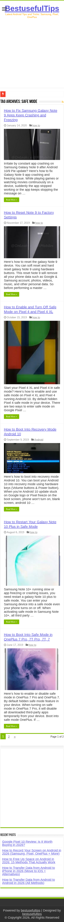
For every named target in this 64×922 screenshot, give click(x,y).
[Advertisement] (32, 56)
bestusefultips (30, 910)
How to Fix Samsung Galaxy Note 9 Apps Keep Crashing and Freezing (30, 115)
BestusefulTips (32, 8)
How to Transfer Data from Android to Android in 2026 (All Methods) (28, 881)
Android (38, 439)
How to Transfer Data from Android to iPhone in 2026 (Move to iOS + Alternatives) (28, 871)
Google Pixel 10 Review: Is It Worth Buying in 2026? (27, 843)
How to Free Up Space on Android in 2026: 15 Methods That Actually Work (28, 860)
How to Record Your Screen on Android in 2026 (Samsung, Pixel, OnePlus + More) (31, 852)
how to (36, 125)
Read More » (11, 200)
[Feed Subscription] (63, 101)
